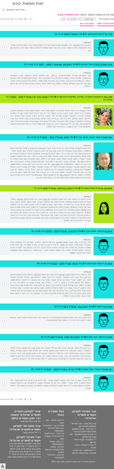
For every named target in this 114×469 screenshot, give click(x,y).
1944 (52, 337)
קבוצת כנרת (42, 97)
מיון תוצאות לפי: (106, 19)
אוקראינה (58, 64)
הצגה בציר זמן (87, 23)
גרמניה (64, 369)
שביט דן (108, 337)
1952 (45, 188)
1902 (48, 64)
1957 (41, 64)
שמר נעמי (108, 97)
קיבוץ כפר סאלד (71, 337)
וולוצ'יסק (67, 64)
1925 (56, 231)
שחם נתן (108, 231)
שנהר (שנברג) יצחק (103, 64)
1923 (61, 263)
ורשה (74, 263)
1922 (55, 369)
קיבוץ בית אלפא (64, 188)
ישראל (74, 34)
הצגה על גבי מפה (105, 23)
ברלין (70, 369)
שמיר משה (107, 137)
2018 (49, 231)
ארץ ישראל (31, 97)
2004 (13, 97)
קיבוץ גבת (82, 306)
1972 (65, 306)
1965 (66, 34)
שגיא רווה (108, 306)
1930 (20, 97)
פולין (69, 263)
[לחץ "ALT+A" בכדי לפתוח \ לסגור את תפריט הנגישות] (3, 466)
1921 (51, 137)
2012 (54, 263)
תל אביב (72, 231)
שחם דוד (108, 263)
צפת (66, 137)
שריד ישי (108, 34)
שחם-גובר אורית (105, 188)
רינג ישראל (107, 369)
